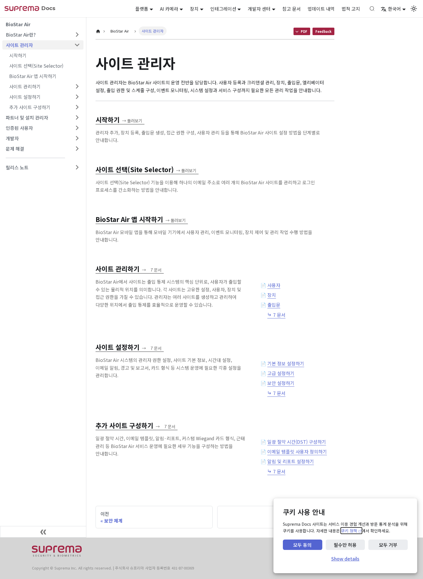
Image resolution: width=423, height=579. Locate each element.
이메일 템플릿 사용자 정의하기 (297, 451)
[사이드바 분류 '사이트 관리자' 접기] (77, 45)
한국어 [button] (394, 8)
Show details (345, 558)
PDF (304, 31)
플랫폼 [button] (141, 8)
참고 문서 (291, 8)
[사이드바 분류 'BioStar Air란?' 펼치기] (77, 34)
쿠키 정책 (351, 531)
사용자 (273, 285)
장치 (271, 294)
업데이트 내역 (321, 8)
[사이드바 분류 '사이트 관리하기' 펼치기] (77, 86)
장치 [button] (194, 8)
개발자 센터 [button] (259, 8)
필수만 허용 (345, 544)
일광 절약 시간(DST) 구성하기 (296, 441)
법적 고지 (351, 8)
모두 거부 (388, 544)
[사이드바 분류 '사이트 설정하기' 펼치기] (77, 96)
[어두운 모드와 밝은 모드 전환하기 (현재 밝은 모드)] (413, 8)
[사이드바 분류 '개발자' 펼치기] (77, 138)
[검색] (372, 8)
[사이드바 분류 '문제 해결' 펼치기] (77, 148)
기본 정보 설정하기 (285, 363)
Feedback (323, 31)
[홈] (98, 32)
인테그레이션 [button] (223, 8)
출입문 (273, 304)
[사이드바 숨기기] (43, 532)
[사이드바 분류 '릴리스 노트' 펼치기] (77, 167)
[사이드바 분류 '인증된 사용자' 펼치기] (77, 127)
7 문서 (279, 314)
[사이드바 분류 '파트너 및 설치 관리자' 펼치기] (77, 117)
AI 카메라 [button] (169, 8)
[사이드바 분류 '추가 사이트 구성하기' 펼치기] (77, 107)
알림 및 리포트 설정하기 (290, 461)
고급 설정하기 (280, 373)
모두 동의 (302, 544)
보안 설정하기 (280, 382)
